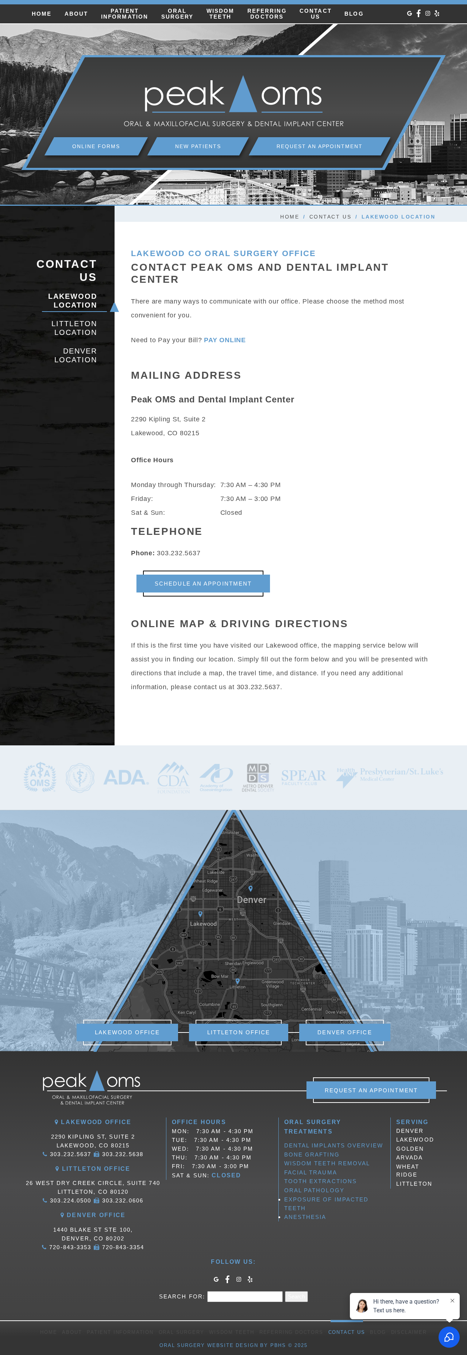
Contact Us (330, 217)
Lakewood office (127, 1032)
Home (41, 14)
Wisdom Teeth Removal (327, 1163)
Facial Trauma (310, 1172)
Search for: (182, 1296)
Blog (353, 14)
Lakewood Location (72, 300)
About (76, 14)
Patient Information (120, 1332)
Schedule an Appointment (203, 583)
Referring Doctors (291, 1332)
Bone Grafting (312, 1154)
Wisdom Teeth (231, 1332)
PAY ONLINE (226, 340)
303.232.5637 (178, 553)
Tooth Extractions (320, 1181)
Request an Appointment (371, 1090)
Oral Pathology (314, 1190)
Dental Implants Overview (333, 1145)
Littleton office (238, 1032)
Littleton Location (74, 328)
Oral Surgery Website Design (208, 1345)
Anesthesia (305, 1217)
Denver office (344, 1032)
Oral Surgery (181, 1332)
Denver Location (75, 355)
